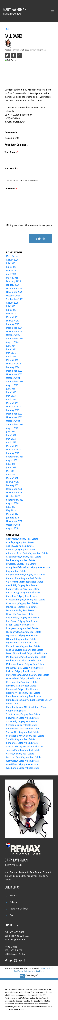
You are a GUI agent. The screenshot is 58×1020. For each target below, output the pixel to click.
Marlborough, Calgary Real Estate (23, 660)
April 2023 (11, 399)
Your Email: (11, 168)
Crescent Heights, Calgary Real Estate (25, 599)
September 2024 (14, 338)
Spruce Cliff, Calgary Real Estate (22, 732)
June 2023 (11, 392)
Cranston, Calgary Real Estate (21, 596)
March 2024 (12, 360)
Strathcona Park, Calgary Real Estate (25, 735)
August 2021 (12, 460)
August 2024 (12, 342)
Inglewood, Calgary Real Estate (22, 642)
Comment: (10, 188)
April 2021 (11, 474)
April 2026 (11, 274)
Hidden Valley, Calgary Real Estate (23, 632)
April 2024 (11, 356)
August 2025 (12, 302)
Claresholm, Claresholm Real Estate (24, 581)
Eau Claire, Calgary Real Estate (22, 621)
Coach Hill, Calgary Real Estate (21, 585)
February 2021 (13, 482)
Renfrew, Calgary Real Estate (21, 685)
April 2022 (11, 442)
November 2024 (14, 331)
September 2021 (14, 456)
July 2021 (10, 464)
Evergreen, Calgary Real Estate (22, 628)
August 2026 (12, 260)
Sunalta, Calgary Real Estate (20, 739)
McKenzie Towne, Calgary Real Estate (25, 664)
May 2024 (11, 353)
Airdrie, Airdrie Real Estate (20, 546)
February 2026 (13, 281)
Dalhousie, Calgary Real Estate (22, 607)
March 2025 (12, 317)
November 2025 (14, 292)
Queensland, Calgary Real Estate (23, 678)
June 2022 (11, 435)
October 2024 (13, 335)
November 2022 (14, 417)
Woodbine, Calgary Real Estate (22, 764)
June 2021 (11, 467)
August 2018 (12, 528)
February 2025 (13, 320)
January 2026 (13, 285)
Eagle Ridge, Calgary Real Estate (22, 617)
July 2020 (10, 507)
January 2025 (12, 324)
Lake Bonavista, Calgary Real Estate (24, 650)
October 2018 (13, 525)
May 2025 (11, 313)
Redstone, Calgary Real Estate (21, 682)
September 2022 (14, 424)
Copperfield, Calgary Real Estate (22, 589)
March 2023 (12, 403)
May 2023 (11, 396)
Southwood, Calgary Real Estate (22, 728)
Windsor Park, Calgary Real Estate (23, 757)
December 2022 (14, 413)
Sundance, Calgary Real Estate (22, 743)
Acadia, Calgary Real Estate (20, 542)
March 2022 (12, 446)
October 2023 (13, 378)
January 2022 (12, 453)
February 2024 (13, 363)
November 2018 (14, 521)
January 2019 (12, 517)
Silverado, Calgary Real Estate (21, 725)
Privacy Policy (46, 968)
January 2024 (13, 367)
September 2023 (14, 381)
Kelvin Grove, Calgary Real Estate (23, 646)
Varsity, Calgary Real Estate (20, 753)
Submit (40, 238)
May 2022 (11, 438)
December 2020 (14, 489)
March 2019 (12, 514)
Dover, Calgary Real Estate (19, 614)
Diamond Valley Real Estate (20, 610)
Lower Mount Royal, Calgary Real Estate (26, 653)
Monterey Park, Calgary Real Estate (24, 667)
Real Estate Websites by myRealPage (29, 971)
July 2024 (10, 345)
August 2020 (12, 503)
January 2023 (12, 410)
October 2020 (13, 496)
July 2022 (10, 431)
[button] (6, 960)
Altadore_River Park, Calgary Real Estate (27, 553)
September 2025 (14, 299)
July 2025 (10, 306)
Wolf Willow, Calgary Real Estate (22, 761)
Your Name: (11, 152)
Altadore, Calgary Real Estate (21, 549)
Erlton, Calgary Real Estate (20, 624)
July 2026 (10, 263)
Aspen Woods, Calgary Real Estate (23, 556)
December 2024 (14, 328)
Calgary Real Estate (16, 571)
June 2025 (11, 310)
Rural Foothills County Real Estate (23, 696)
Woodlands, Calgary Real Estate (22, 768)
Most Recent (12, 256)
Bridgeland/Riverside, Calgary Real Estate (28, 567)
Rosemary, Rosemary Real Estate (23, 693)
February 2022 (13, 449)
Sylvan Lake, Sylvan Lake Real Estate (25, 746)
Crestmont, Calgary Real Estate (22, 603)
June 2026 (11, 267)
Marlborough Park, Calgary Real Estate (26, 657)
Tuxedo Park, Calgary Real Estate (23, 750)
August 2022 (12, 428)
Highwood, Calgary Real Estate (22, 635)
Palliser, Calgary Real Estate (20, 671)
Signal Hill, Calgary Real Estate (21, 721)
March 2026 (12, 277)
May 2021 (10, 471)
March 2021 (12, 478)
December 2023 (14, 370)
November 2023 (14, 374)
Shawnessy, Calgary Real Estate (22, 718)
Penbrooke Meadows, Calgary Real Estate (27, 675)
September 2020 (14, 499)
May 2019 (11, 510)
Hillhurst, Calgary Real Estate (21, 639)
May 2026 (11, 270)
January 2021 (12, 485)
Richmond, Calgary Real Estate (22, 689)
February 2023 (13, 406)
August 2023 (12, 385)
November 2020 (14, 492)
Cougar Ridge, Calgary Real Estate (23, 592)
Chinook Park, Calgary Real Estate (23, 578)
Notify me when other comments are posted (29, 225)
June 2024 (11, 349)
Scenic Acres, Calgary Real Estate (23, 714)
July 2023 (10, 388)
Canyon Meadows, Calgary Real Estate (25, 574)
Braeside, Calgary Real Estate (21, 564)
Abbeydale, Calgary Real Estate (22, 538)
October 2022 (13, 421)
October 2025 (13, 295)
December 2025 (14, 288)
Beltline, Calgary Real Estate (20, 560)
